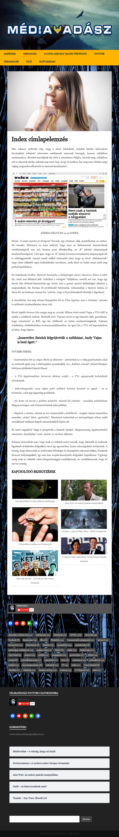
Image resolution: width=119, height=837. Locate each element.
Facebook (13, 640)
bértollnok (60, 635)
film (43, 640)
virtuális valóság (47, 670)
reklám (92, 655)
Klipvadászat (47, 61)
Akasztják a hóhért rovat (20, 635)
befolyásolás (43, 635)
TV (65, 665)
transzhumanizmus (32, 665)
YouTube (99, 53)
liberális (48, 645)
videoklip (14, 670)
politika (43, 655)
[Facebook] (10, 623)
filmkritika (57, 640)
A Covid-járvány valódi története (65, 53)
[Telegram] (36, 623)
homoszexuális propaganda (80, 640)
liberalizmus (32, 645)
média (71, 650)
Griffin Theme (73, 833)
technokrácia (96, 660)
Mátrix (59, 650)
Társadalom (11, 61)
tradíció (13, 665)
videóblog (29, 670)
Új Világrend (82, 670)
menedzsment (82, 645)
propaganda (59, 655)
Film (29, 61)
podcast (30, 655)
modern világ (44, 650)
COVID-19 (76, 635)
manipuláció (64, 645)
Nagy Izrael (14, 655)
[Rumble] (29, 623)
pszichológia (77, 655)
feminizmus (30, 640)
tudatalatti (52, 665)
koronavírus (15, 645)
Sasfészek (10, 53)
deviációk (91, 635)
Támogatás (30, 53)
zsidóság (65, 670)
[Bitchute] (17, 623)
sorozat (13, 660)
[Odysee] (23, 623)
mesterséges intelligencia (20, 650)
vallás (76, 665)
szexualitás (51, 660)
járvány (103, 640)
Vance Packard (91, 665)
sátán (65, 660)
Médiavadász (87, 650)
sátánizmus (79, 660)
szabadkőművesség (31, 660)
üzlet (97, 670)
